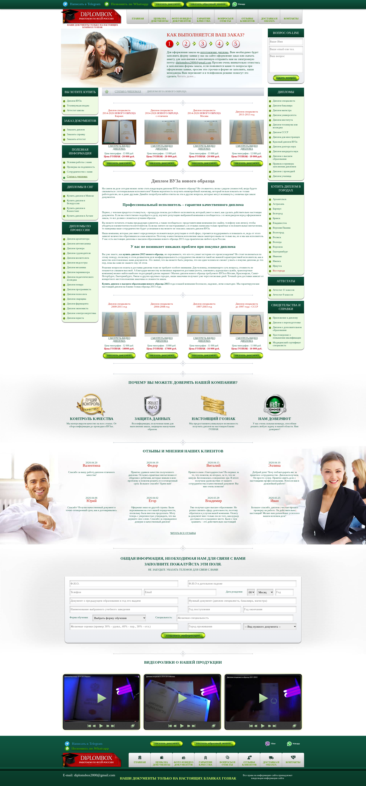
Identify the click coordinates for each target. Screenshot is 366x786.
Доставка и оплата (269, 19)
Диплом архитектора (78, 238)
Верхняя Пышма (282, 227)
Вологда (277, 242)
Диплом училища (282, 176)
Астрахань (278, 203)
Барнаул (277, 208)
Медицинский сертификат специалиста (287, 344)
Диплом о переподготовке (287, 322)
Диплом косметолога (78, 257)
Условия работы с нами (79, 162)
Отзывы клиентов (247, 19)
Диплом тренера (75, 248)
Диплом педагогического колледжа (80, 278)
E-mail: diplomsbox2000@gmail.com (89, 775)
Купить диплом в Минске (80, 195)
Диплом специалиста (284, 100)
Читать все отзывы (183, 533)
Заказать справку (76, 134)
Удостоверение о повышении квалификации (287, 336)
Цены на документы (159, 19)
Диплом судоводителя (79, 253)
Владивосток (280, 223)
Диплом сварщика (76, 298)
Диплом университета (284, 115)
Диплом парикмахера (78, 272)
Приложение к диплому (285, 317)
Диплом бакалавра (282, 105)
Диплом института (283, 119)
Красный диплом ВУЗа (285, 141)
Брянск (276, 218)
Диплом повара (75, 284)
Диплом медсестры (77, 262)
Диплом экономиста (77, 308)
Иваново (277, 256)
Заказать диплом (76, 129)
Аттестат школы (75, 110)
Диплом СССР (280, 132)
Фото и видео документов (181, 19)
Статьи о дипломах (77, 176)
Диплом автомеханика (79, 243)
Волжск (277, 237)
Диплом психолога (77, 294)
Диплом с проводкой (284, 171)
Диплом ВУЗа (74, 100)
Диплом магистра (282, 110)
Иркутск (277, 265)
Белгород (278, 213)
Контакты (291, 18)
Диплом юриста (75, 317)
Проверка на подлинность (81, 166)
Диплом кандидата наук (285, 151)
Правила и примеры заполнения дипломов (284, 165)
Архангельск (279, 199)
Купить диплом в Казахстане (76, 209)
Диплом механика (76, 267)
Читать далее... (186, 76)
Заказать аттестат (76, 139)
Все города (279, 270)
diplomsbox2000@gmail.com (193, 62)
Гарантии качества (203, 19)
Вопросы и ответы (225, 19)
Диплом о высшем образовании (282, 157)
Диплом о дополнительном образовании (287, 329)
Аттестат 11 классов (283, 289)
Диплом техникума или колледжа (285, 126)
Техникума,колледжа (78, 105)
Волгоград (278, 232)
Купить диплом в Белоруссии (76, 202)
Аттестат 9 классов (283, 294)
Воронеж (278, 246)
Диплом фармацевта (77, 303)
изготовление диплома (214, 52)
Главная (138, 18)
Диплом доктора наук (284, 146)
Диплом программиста (79, 289)
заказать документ (168, 4)
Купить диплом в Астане (80, 215)
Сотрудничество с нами (79, 171)
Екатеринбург (280, 251)
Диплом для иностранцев (286, 137)
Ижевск (277, 261)
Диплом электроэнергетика (81, 313)
